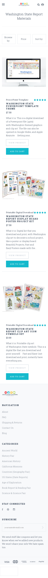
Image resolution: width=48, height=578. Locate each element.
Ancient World (9, 450)
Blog (4, 433)
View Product (17, 142)
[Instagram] (14, 509)
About (5, 411)
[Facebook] (2, 509)
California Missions (12, 466)
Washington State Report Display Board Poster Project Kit (22, 219)
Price (23, 39)
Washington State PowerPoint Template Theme (22, 106)
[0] (42, 4)
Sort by (39, 39)
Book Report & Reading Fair (16, 487)
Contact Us (7, 427)
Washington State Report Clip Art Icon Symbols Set (21, 331)
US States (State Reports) (15, 477)
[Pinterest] (8, 509)
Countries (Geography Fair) (16, 471)
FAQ (4, 417)
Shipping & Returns (12, 422)
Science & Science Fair (14, 493)
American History (11, 461)
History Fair (8, 455)
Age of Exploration (11, 482)
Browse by (8, 39)
